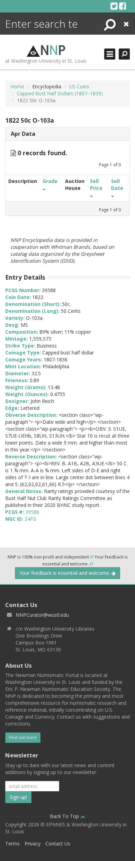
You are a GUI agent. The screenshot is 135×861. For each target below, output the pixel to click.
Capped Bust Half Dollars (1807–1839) (60, 93)
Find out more (23, 737)
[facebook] (122, 6)
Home (17, 86)
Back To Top (65, 816)
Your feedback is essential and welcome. (65, 573)
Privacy (32, 843)
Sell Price (96, 184)
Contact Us (57, 843)
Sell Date (117, 184)
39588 (32, 512)
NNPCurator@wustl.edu (42, 615)
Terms (12, 843)
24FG (30, 519)
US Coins (79, 86)
